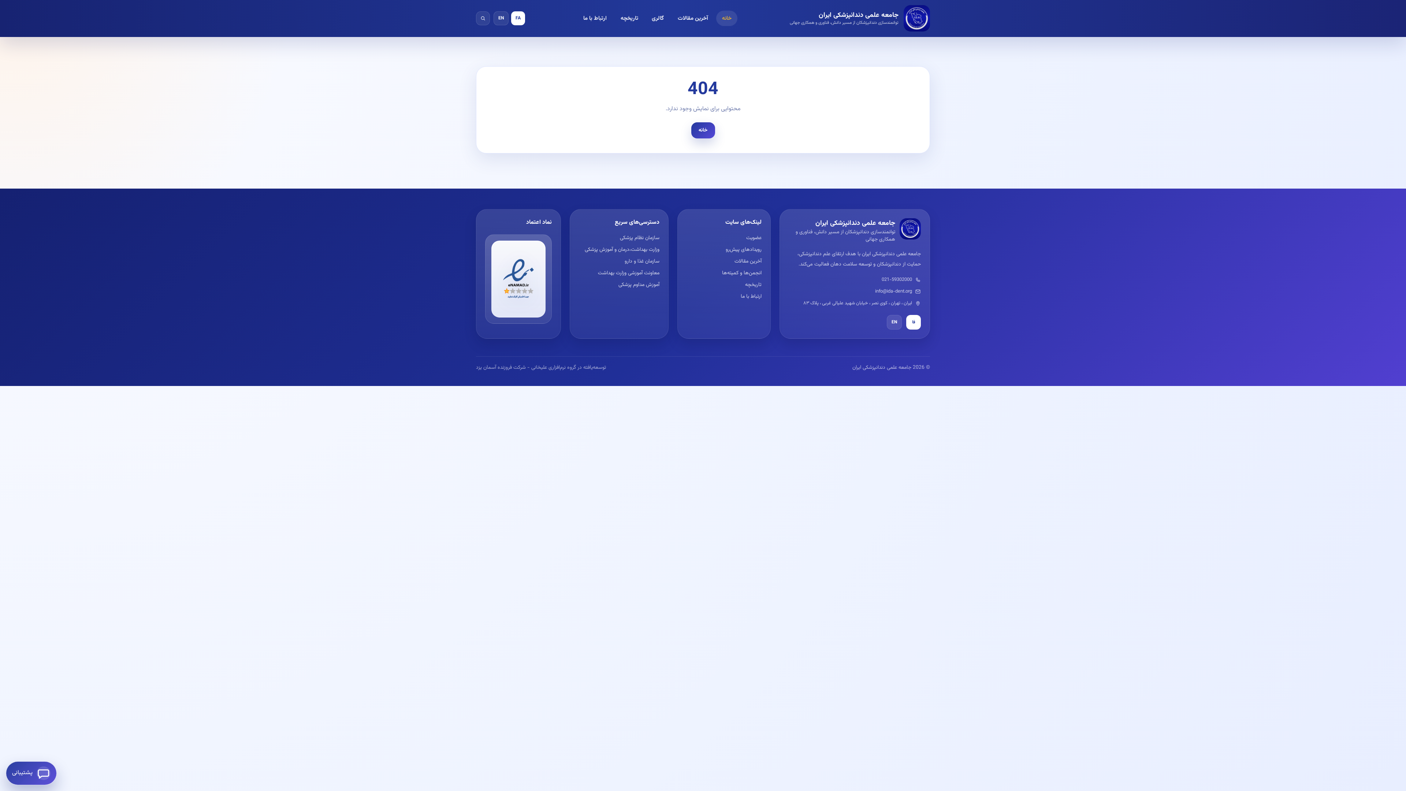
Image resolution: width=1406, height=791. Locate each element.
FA (518, 18)
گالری (658, 18)
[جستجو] (483, 18)
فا (913, 322)
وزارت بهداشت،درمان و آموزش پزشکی (622, 249)
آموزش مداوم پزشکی (638, 285)
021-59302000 (897, 279)
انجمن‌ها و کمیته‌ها (742, 273)
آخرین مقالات (693, 18)
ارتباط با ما (595, 18)
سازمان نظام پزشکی (639, 238)
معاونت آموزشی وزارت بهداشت (628, 273)
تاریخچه (629, 18)
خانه (727, 18)
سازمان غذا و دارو (642, 261)
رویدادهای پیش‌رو (744, 249)
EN (501, 18)
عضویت (754, 238)
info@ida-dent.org (893, 291)
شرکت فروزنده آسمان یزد (501, 368)
